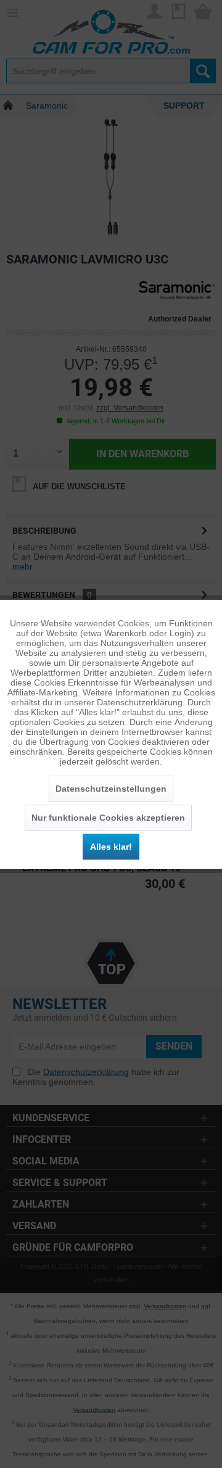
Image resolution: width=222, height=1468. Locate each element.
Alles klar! (111, 847)
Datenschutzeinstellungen (111, 789)
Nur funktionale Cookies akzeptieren (108, 818)
